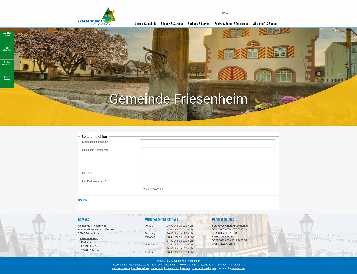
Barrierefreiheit (140, 268)
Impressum (157, 268)
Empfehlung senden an (96, 141)
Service (186, 268)
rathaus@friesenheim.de (231, 264)
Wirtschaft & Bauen (265, 24)
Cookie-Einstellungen (204, 268)
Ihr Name (87, 173)
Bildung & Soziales (172, 24)
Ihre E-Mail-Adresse (94, 181)
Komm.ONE (238, 268)
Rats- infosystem (7, 48)
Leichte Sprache (121, 268)
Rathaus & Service (199, 24)
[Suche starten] (255, 12)
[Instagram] (275, 12)
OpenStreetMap (89, 238)
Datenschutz (172, 268)
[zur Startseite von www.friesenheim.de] (97, 24)
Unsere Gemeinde (145, 24)
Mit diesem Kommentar (95, 150)
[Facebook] (269, 12)
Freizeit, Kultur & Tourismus (231, 24)
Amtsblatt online (7, 34)
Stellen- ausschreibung (7, 63)
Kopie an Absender (153, 188)
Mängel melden (7, 78)
